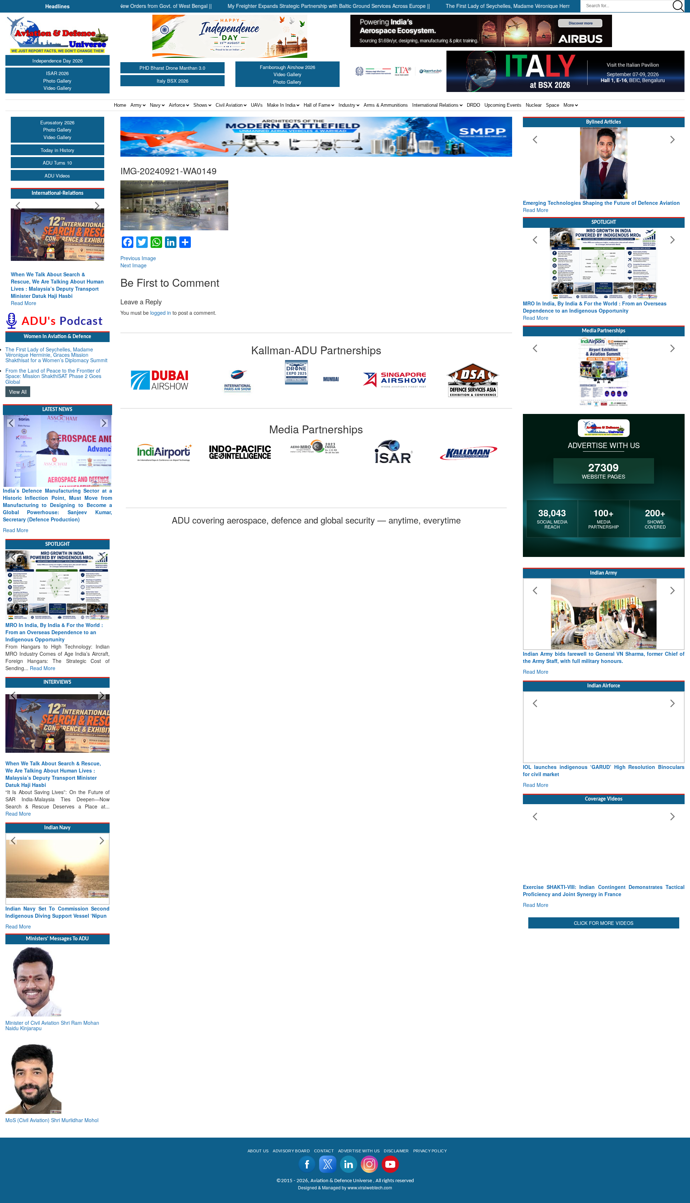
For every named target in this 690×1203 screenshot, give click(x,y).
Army (136, 105)
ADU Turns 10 (57, 162)
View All (18, 391)
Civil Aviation (229, 105)
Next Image (133, 265)
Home (120, 105)
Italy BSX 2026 (172, 80)
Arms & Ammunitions (386, 105)
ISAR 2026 (57, 73)
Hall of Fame (317, 105)
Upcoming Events (502, 105)
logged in (160, 312)
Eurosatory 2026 (57, 122)
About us (258, 1151)
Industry (347, 105)
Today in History (57, 150)
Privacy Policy (430, 1151)
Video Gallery (57, 87)
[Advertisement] (604, 980)
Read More (23, 302)
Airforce (177, 105)
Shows (200, 105)
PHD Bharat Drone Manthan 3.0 (172, 67)
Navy (155, 105)
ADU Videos (57, 175)
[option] (160, 380)
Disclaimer (396, 1151)
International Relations (435, 105)
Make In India (281, 105)
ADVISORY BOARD (291, 1151)
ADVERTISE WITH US (359, 1151)
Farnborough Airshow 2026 (287, 67)
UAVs (257, 105)
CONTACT (324, 1151)
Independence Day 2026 (57, 60)
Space (552, 105)
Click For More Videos (604, 922)
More (569, 105)
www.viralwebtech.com (370, 1187)
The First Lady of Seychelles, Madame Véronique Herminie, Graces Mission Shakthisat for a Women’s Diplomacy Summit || (549, 5)
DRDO (473, 105)
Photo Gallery (57, 80)
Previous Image (138, 258)
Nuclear (534, 105)
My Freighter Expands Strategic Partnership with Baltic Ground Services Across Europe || (292, 5)
